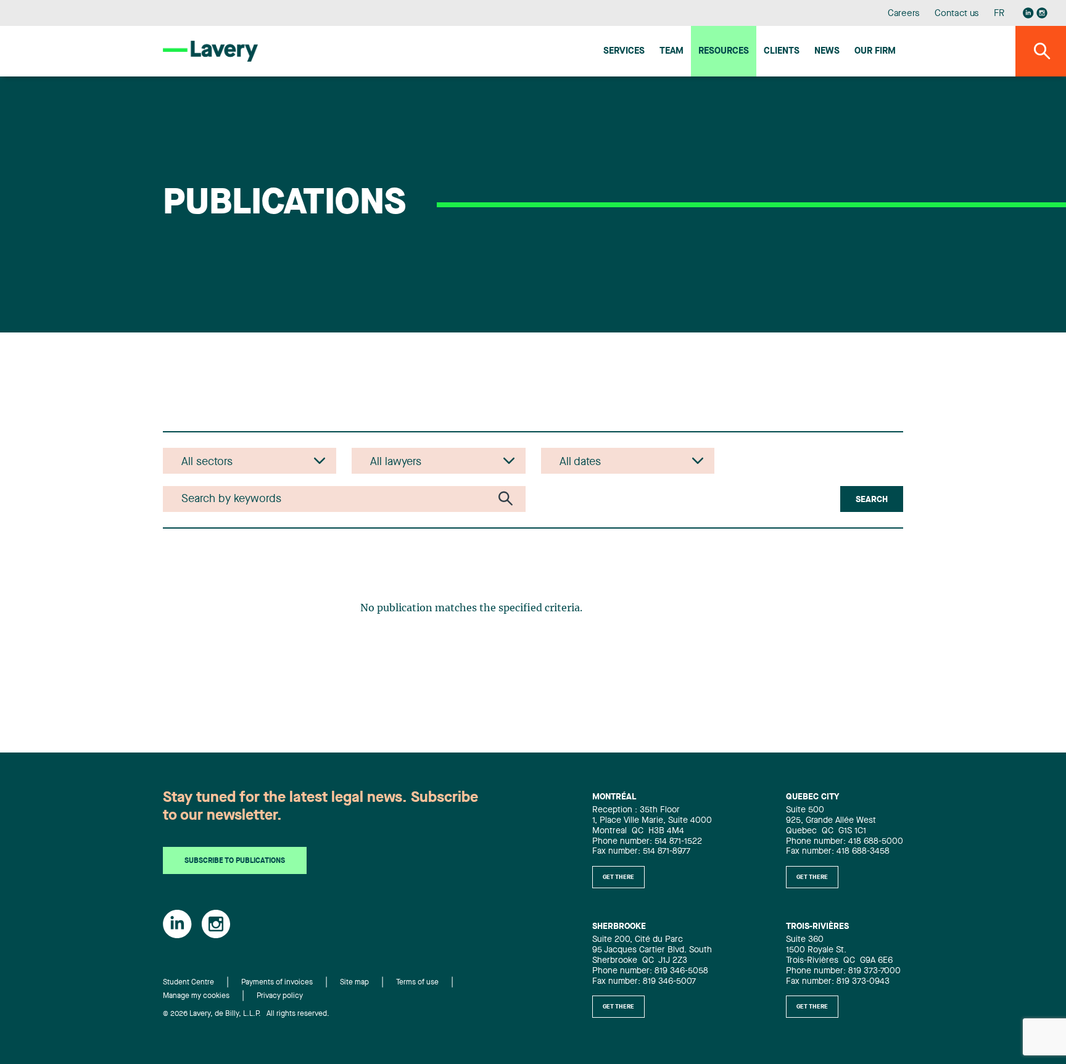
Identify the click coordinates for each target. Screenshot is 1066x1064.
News (827, 51)
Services (624, 51)
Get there (618, 877)
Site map (354, 982)
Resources (723, 51)
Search (872, 499)
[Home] (210, 51)
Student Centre (188, 982)
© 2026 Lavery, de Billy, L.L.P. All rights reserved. (246, 1014)
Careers (904, 14)
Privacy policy (280, 996)
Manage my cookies (196, 996)
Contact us (957, 14)
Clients (782, 51)
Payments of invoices (277, 982)
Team (671, 51)
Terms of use (417, 982)
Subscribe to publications (234, 861)
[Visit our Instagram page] (1041, 13)
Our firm (875, 51)
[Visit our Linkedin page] (1028, 13)
